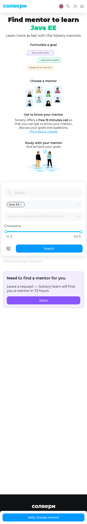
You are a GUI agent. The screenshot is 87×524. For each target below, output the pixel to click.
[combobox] (50, 204)
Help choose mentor (43, 517)
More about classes (43, 131)
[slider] (5, 231)
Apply (43, 300)
